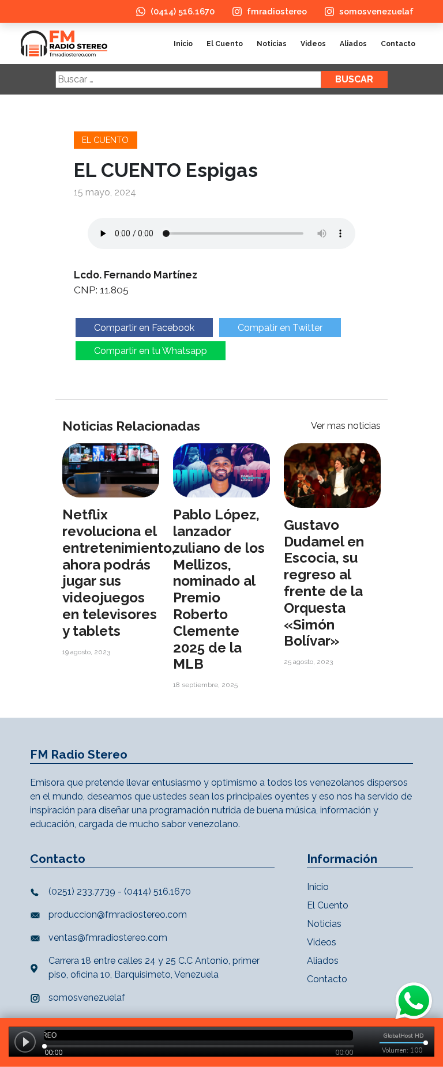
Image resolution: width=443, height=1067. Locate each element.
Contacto (398, 44)
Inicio (183, 44)
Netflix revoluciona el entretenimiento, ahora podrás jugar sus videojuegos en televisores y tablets (118, 572)
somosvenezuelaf (376, 11)
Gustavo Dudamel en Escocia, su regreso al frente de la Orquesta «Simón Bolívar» (324, 583)
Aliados (353, 44)
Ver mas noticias (346, 425)
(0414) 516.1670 (183, 11)
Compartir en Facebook (144, 327)
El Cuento (225, 44)
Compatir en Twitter (280, 327)
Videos (313, 44)
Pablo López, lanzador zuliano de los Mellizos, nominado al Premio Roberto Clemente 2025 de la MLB (219, 589)
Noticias (272, 44)
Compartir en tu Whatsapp (150, 350)
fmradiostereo (277, 11)
